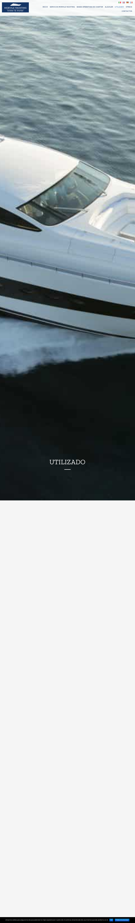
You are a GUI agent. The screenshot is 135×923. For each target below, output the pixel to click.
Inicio (45, 7)
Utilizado (119, 7)
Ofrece (129, 7)
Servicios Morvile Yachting (62, 7)
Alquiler (109, 7)
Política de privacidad (122, 920)
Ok (111, 920)
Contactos (127, 11)
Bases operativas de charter (90, 7)
